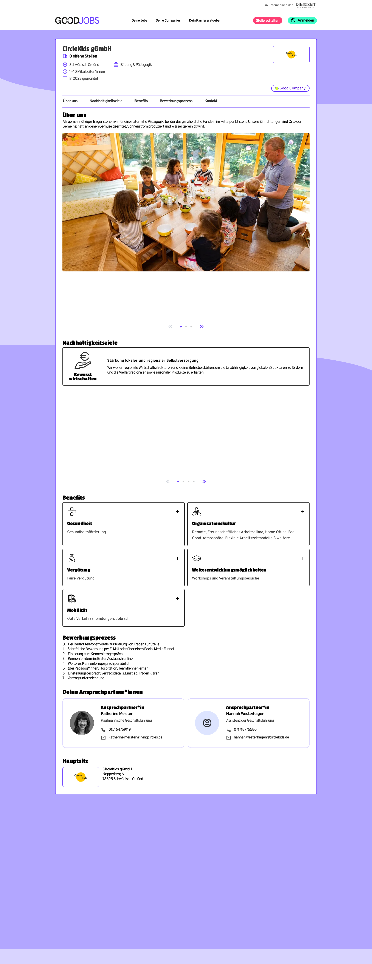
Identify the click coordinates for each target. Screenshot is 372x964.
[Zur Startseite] (77, 20)
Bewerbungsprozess (176, 101)
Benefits (141, 101)
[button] (181, 326)
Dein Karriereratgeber (205, 21)
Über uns (70, 101)
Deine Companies (168, 21)
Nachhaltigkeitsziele (106, 101)
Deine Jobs (139, 21)
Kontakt (211, 101)
